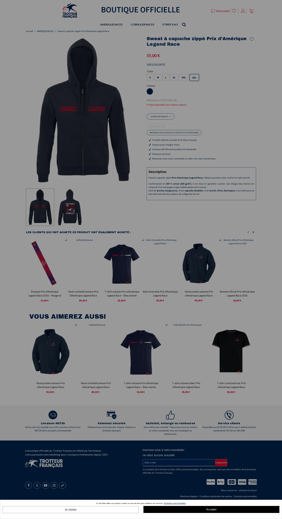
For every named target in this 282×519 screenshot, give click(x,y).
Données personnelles (175, 503)
